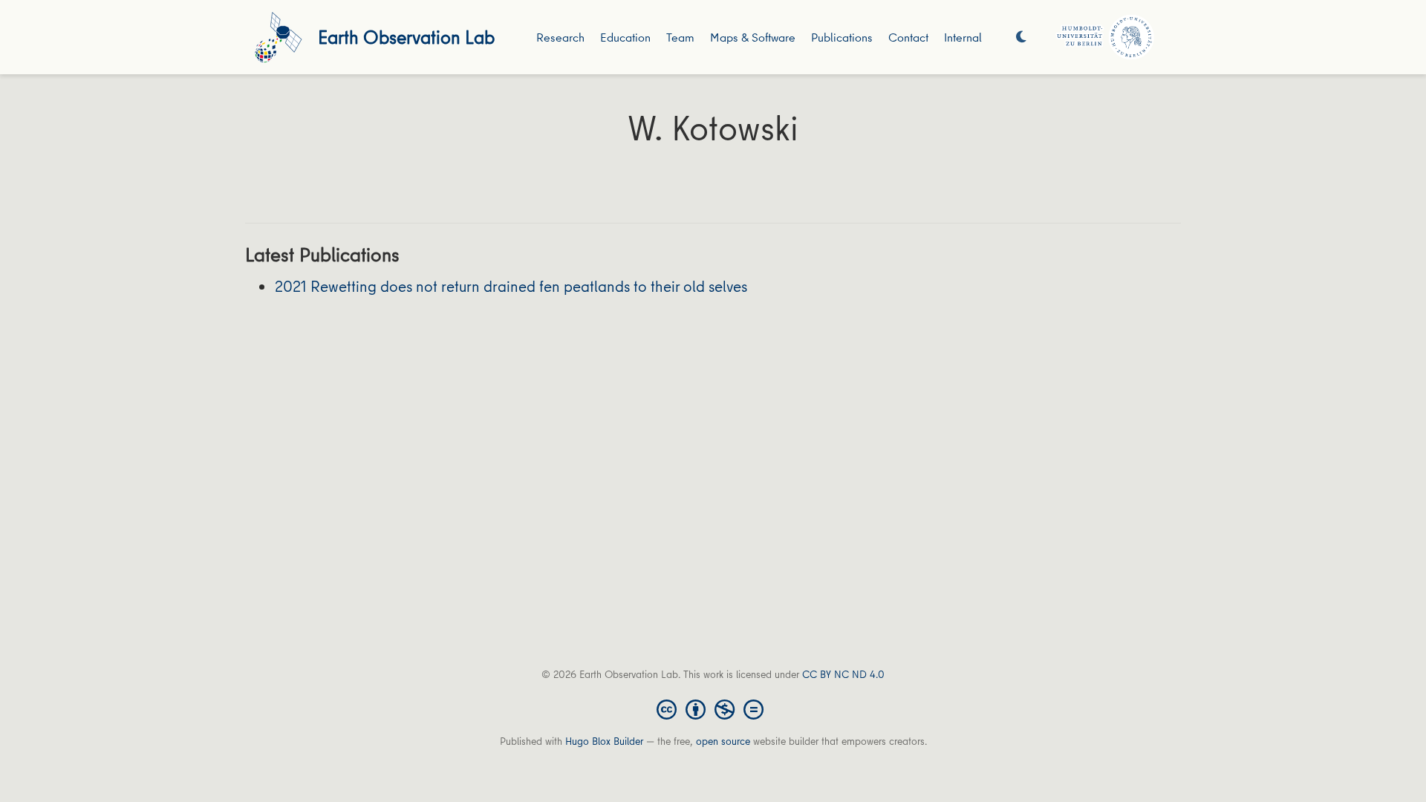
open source (723, 741)
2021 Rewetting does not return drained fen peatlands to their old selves (511, 286)
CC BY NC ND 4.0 (843, 674)
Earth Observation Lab (406, 37)
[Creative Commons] (713, 708)
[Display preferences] (1021, 37)
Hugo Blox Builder (604, 741)
